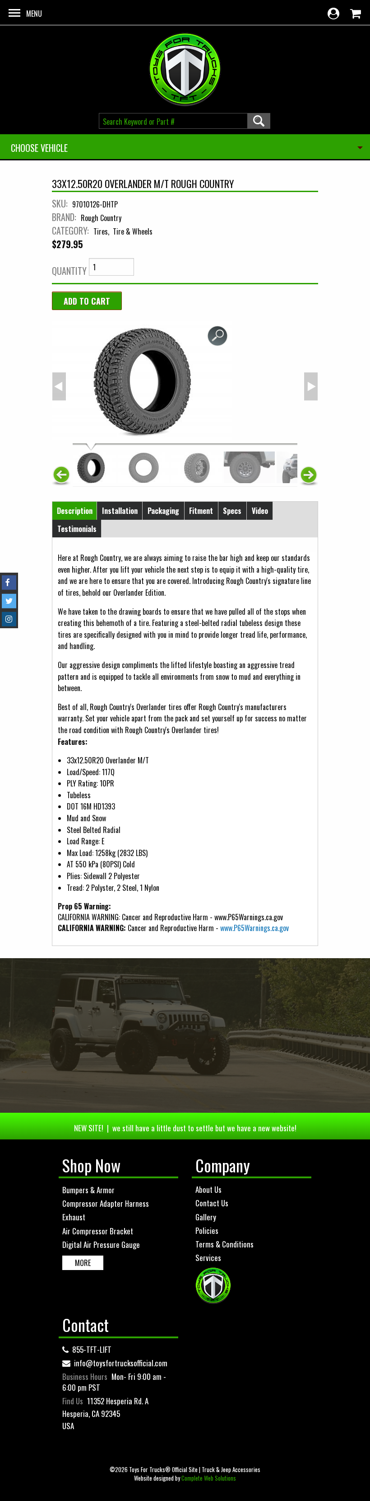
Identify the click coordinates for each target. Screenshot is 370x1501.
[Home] (185, 69)
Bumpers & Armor (88, 1189)
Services (208, 1257)
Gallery (205, 1217)
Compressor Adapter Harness (105, 1203)
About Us (208, 1189)
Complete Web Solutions (208, 1477)
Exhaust (73, 1217)
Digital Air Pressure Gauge (101, 1244)
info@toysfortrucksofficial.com (120, 1363)
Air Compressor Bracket (97, 1231)
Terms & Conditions (224, 1244)
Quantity (69, 271)
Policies (206, 1230)
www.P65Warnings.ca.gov (254, 927)
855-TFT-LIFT (91, 1349)
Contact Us (211, 1203)
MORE (83, 1262)
